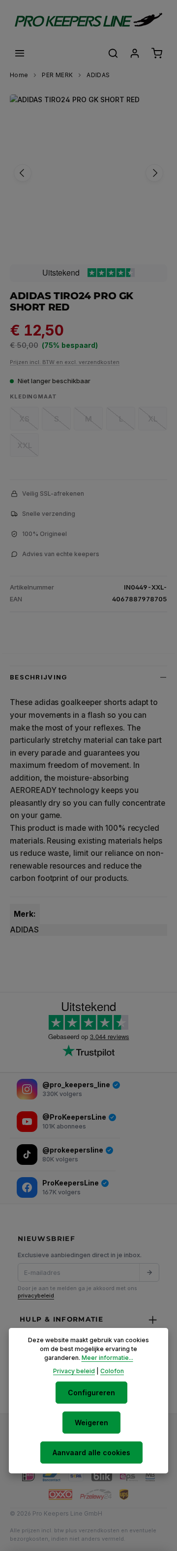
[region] (88, 173)
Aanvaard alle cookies (91, 1452)
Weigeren (91, 1422)
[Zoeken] (113, 53)
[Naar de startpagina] (88, 19)
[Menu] (20, 53)
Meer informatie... (107, 1357)
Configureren (91, 1392)
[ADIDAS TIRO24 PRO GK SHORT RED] (88, 173)
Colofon (112, 1371)
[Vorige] (22, 173)
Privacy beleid (74, 1371)
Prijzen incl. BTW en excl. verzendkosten (64, 362)
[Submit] (149, 1272)
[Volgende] (154, 173)
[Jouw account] (135, 53)
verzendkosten (99, 1530)
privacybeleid (36, 1295)
